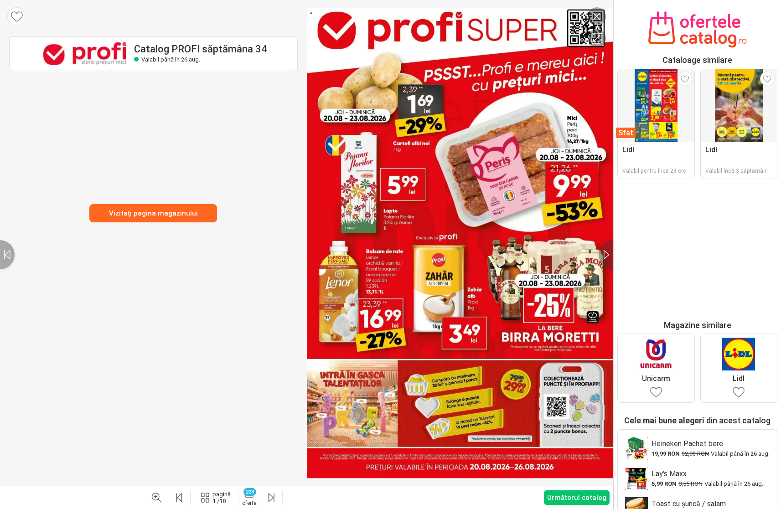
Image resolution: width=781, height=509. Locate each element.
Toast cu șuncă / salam (689, 503)
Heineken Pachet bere (687, 443)
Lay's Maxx (669, 473)
